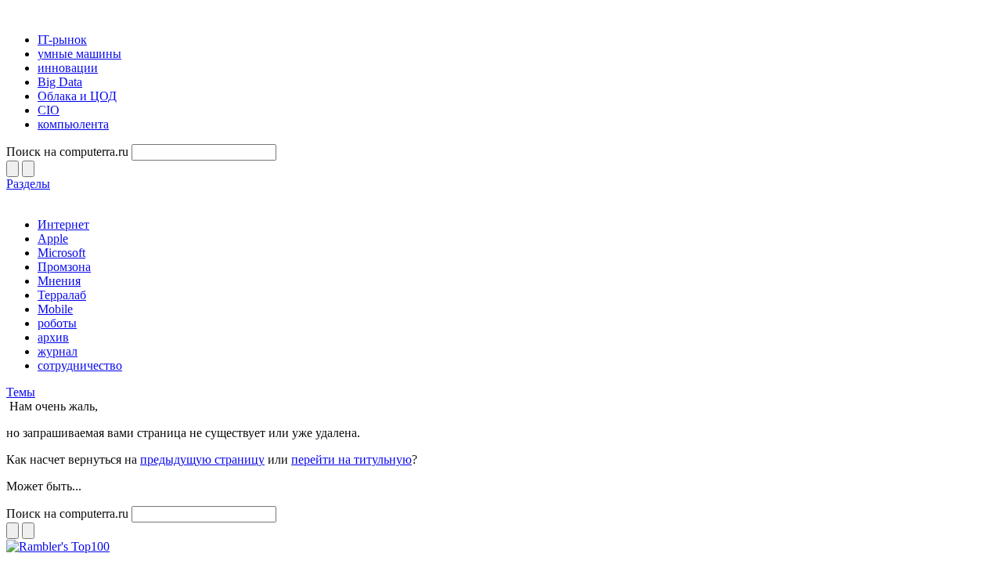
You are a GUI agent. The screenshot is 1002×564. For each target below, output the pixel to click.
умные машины (79, 53)
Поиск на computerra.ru (67, 151)
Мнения (59, 280)
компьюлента (73, 124)
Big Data (60, 82)
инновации (68, 67)
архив (53, 337)
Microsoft (61, 252)
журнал (57, 351)
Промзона (64, 266)
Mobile (55, 309)
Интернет (63, 224)
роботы (57, 323)
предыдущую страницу (202, 459)
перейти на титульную (351, 459)
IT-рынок (62, 39)
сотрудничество (80, 365)
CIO (48, 110)
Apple (53, 238)
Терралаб (62, 295)
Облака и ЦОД (77, 96)
